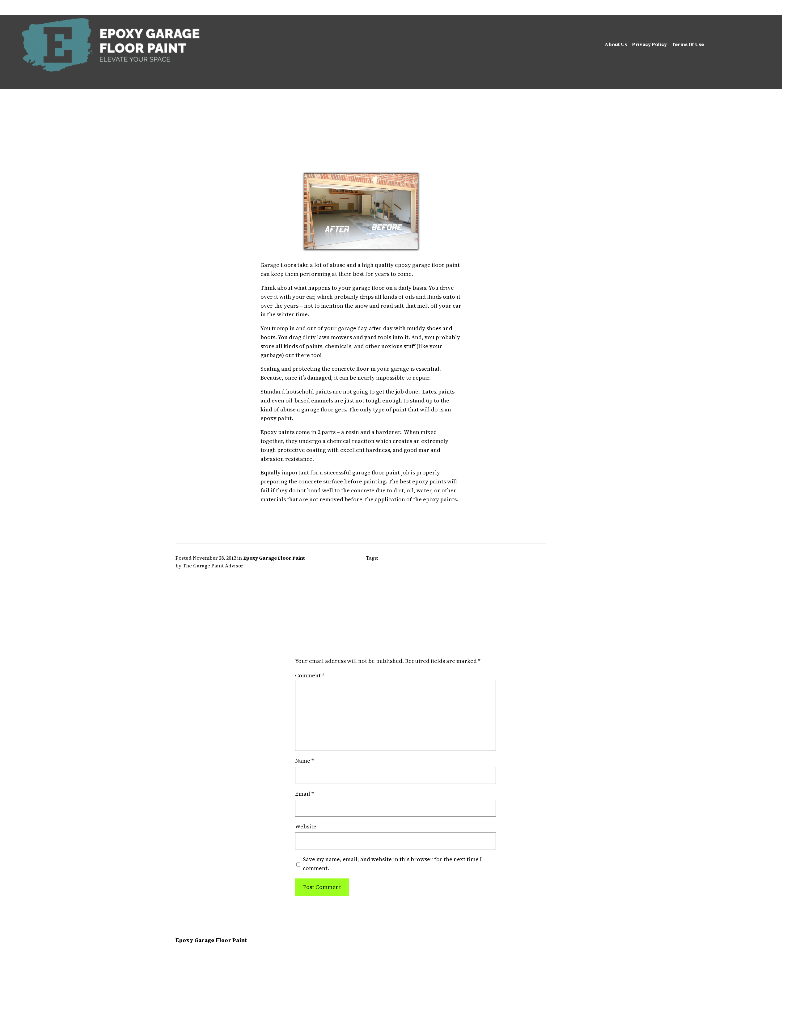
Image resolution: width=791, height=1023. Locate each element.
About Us (615, 44)
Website (305, 826)
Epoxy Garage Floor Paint (274, 557)
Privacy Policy (649, 44)
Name (304, 760)
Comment (309, 675)
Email (304, 794)
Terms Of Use (688, 44)
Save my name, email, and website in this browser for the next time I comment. (392, 863)
